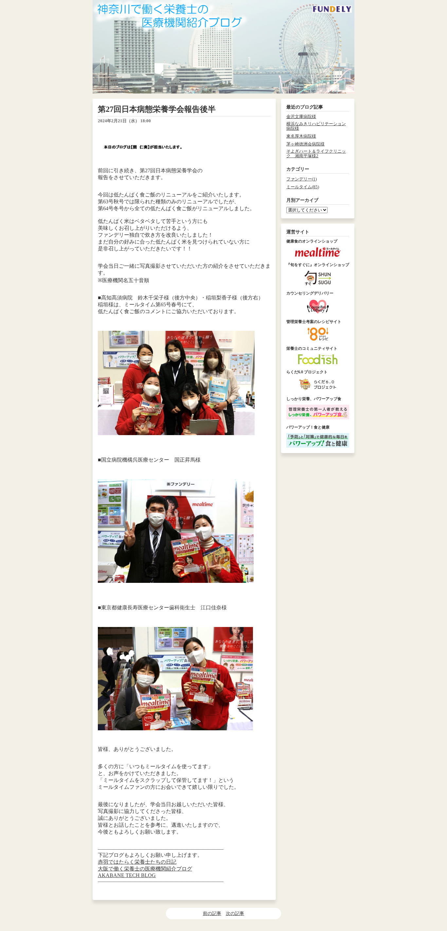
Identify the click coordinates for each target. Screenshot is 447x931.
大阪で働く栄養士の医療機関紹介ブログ (145, 869)
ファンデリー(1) (301, 179)
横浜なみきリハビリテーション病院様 (316, 126)
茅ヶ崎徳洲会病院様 (305, 144)
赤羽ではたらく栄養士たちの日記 (137, 862)
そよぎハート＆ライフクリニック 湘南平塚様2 (316, 153)
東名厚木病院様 (301, 136)
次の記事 (235, 913)
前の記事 (212, 913)
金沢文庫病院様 (301, 116)
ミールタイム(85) (302, 187)
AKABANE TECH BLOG (127, 875)
